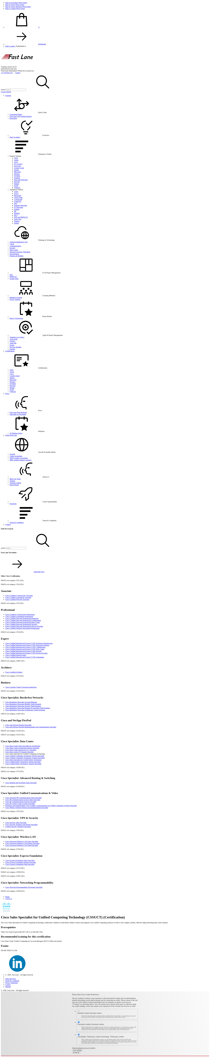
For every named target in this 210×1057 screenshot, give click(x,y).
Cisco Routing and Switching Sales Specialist (21, 783)
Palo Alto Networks (21, 180)
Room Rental (14, 485)
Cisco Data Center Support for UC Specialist (20, 750)
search (3, 90)
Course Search (6, 92)
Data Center (14, 250)
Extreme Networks (20, 205)
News (7, 394)
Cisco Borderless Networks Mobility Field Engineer (23, 704)
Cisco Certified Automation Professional (19, 616)
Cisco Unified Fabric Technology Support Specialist (23, 764)
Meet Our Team (15, 479)
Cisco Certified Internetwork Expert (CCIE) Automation (24, 657)
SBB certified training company (21, 460)
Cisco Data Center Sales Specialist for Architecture (22, 746)
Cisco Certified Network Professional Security (21, 624)
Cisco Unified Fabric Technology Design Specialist (23, 762)
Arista (16, 192)
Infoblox (17, 213)
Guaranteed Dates (16, 114)
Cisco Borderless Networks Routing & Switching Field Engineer (27, 708)
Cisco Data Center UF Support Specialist (19, 752)
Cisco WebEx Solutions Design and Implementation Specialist (26, 808)
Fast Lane (17, 166)
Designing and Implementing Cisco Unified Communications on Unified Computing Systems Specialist (41, 806)
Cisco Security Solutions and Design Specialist (21, 825)
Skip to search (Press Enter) (14, 5)
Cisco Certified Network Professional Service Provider (24, 626)
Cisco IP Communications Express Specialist (20, 802)
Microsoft (17, 172)
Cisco (16, 162)
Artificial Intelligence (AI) (19, 242)
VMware (17, 188)
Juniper (16, 170)
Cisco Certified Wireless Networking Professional (22, 628)
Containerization (15, 246)
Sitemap (8, 987)
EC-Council (18, 164)
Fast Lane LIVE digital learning (21, 116)
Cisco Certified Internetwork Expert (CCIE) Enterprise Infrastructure (29, 643)
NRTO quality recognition (19, 458)
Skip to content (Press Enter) (15, 9)
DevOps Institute (15, 347)
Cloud (12, 244)
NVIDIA (17, 176)
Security (12, 248)
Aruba (16, 160)
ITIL (11, 275)
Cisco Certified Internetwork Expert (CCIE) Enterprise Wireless (27, 645)
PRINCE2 (13, 277)
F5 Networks (18, 207)
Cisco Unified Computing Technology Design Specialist (24, 756)
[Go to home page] (17, 65)
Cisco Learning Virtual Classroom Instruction (21, 687)
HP (15, 211)
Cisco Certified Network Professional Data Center (22, 622)
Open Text (17, 219)
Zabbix (16, 223)
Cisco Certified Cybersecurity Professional (20, 614)
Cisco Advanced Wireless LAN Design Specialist (22, 843)
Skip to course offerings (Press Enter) (18, 7)
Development (14, 254)
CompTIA (17, 201)
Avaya (16, 194)
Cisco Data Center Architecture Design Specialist (22, 748)
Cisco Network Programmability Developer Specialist (23, 887)
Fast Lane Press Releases (18, 412)
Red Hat (17, 182)
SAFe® (12, 341)
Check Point (18, 197)
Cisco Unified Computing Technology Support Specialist (25, 758)
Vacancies (13, 504)
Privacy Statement (11, 983)
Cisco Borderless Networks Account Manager (21, 702)
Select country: (10, 46)
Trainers (12, 481)
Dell (15, 203)
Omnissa (17, 178)
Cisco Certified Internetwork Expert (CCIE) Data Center (24, 649)
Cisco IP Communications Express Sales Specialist (22, 800)
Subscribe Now (39, 572)
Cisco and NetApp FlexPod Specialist (18, 725)
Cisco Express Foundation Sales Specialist (19, 860)
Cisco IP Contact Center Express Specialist (20, 804)
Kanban (12, 349)
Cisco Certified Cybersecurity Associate (19, 595)
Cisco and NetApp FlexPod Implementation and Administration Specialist (30, 727)
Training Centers (15, 483)
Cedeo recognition (16, 456)
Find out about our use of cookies (83, 1048)
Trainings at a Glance (17, 337)
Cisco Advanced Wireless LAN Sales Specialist (21, 841)
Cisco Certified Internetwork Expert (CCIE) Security (23, 651)
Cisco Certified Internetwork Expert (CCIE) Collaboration (25, 647)
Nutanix (17, 221)
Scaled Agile (14, 279)
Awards (12, 454)
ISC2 (16, 215)
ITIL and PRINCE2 (21, 217)
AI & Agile (13, 339)
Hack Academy (15, 137)
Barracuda (17, 195)
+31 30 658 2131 (7, 73)
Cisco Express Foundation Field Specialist (19, 864)
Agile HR (13, 343)
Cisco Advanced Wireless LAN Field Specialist (21, 845)
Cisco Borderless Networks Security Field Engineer (23, 706)
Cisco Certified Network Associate (17, 599)
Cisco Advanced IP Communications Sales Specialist (23, 798)
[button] (21, 46)
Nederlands (42, 44)
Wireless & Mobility (17, 256)
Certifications (9, 351)
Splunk (16, 184)
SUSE (16, 186)
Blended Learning (16, 297)
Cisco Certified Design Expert (15, 655)
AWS (16, 158)
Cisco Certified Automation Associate (18, 597)
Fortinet (16, 209)
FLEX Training (15, 299)
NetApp (17, 174)
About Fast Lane (11, 435)
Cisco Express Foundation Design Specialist (20, 862)
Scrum (12, 345)
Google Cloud (19, 168)
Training (8, 95)
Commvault (18, 199)
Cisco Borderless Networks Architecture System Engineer (25, 710)
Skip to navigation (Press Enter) (16, 3)
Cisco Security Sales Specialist (15, 823)
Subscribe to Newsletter (18, 414)
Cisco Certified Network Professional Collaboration (23, 620)
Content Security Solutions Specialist (18, 827)
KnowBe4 (13, 118)
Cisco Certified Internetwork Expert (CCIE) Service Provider (26, 653)
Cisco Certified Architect (13, 672)
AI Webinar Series (16, 433)
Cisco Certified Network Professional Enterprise (21, 618)
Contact (17, 73)
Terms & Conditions (17, 522)
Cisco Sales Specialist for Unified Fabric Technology (23, 760)
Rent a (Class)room (16, 318)
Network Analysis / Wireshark (20, 252)
